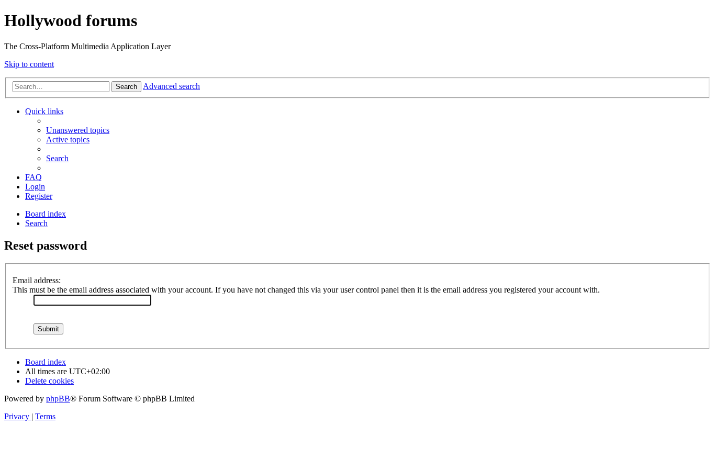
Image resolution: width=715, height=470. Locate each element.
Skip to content (29, 64)
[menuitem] (77, 130)
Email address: (37, 280)
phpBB (58, 398)
